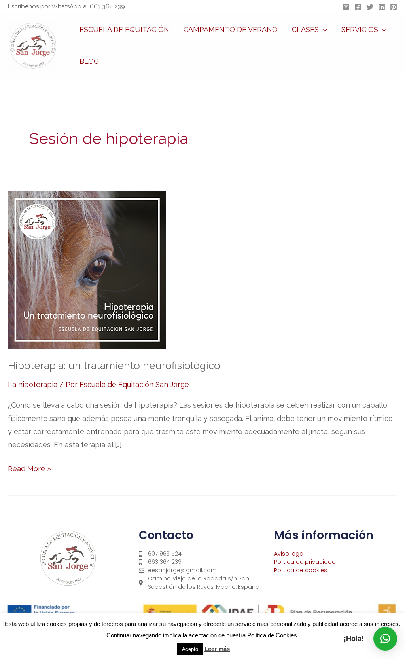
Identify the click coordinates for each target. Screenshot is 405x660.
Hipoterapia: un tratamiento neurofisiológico (114, 366)
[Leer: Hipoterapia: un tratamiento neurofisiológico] (87, 269)
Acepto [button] (190, 649)
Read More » (29, 467)
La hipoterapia (32, 384)
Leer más (217, 648)
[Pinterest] (393, 7)
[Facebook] (357, 7)
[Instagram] (346, 7)
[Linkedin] (381, 7)
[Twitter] (369, 7)
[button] (323, 30)
